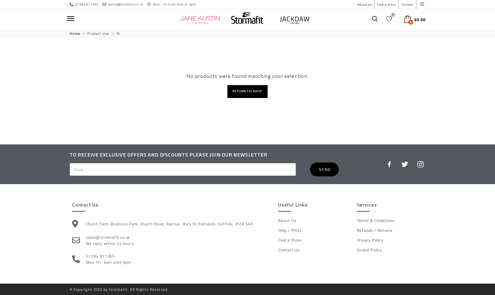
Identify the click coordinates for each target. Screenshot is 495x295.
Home (75, 33)
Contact (407, 4)
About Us (365, 4)
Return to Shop (247, 91)
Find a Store (386, 4)
